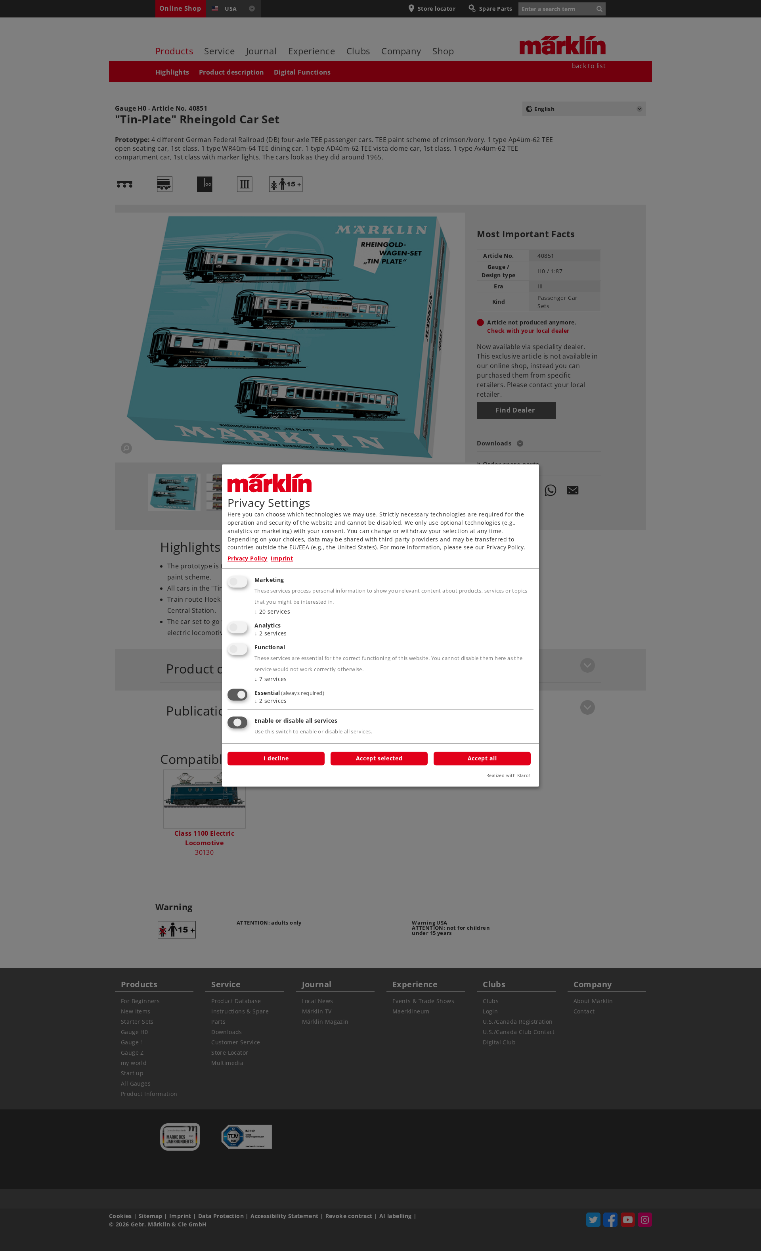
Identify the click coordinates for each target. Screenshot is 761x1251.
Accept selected (379, 758)
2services (270, 633)
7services (270, 679)
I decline (276, 758)
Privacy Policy (248, 558)
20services (272, 612)
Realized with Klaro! (508, 776)
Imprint (282, 558)
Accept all (482, 758)
